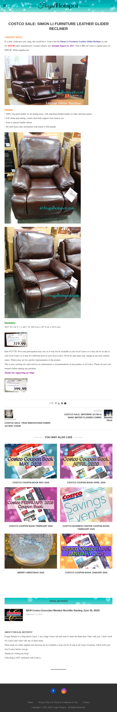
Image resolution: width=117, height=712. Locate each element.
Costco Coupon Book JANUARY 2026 (86, 572)
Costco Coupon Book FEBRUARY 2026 (31, 526)
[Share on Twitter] (59, 403)
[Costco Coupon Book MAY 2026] (31, 461)
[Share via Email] (65, 403)
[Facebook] (53, 691)
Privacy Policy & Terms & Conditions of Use (58, 702)
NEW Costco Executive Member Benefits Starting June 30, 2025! (63, 610)
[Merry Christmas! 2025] (31, 551)
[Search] (112, 6)
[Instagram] (64, 691)
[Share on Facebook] (56, 403)
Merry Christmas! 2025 (30, 572)
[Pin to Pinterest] (62, 403)
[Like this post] (52, 403)
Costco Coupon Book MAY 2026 (30, 482)
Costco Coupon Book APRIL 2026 (86, 482)
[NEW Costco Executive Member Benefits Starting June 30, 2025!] (14, 615)
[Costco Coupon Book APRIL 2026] (86, 461)
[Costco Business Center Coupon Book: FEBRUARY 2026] (86, 504)
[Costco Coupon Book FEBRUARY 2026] (31, 504)
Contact (86, 702)
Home (30, 702)
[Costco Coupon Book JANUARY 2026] (86, 551)
